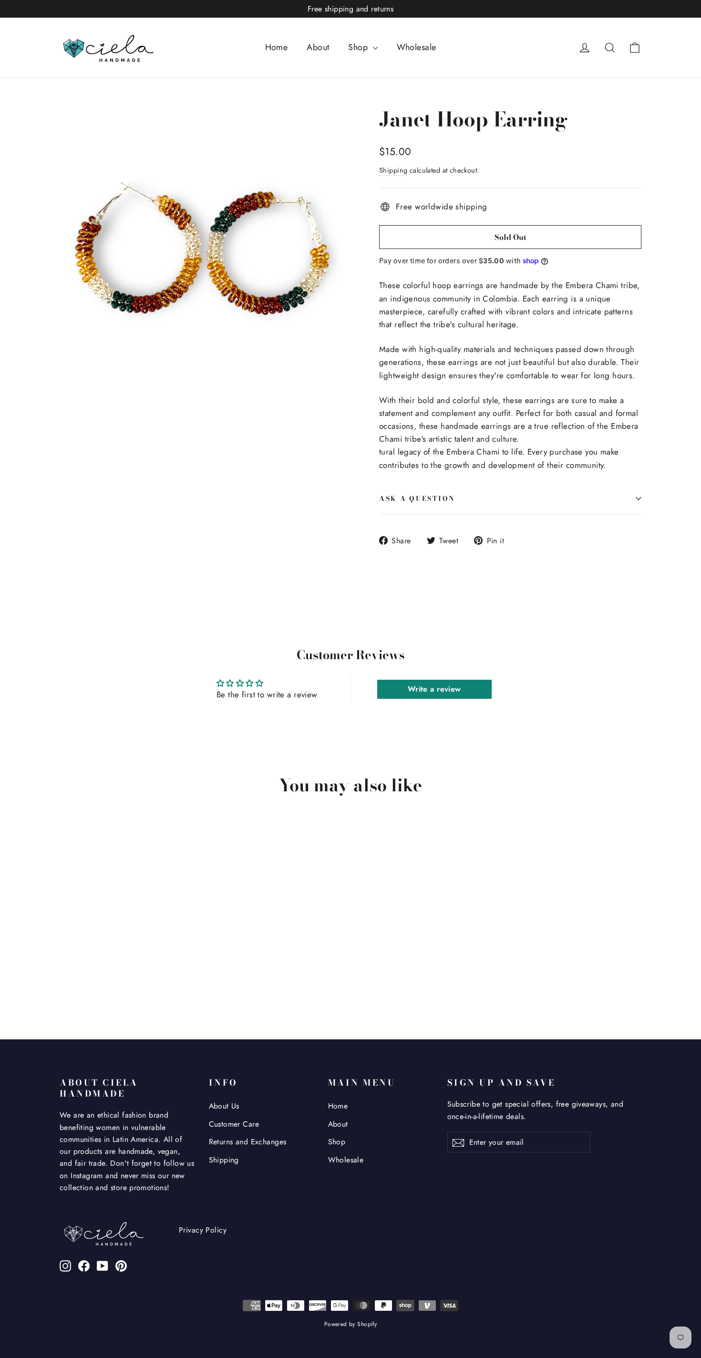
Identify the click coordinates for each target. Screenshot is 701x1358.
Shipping (393, 170)
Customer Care (234, 1124)
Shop (359, 47)
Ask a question (417, 498)
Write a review (434, 689)
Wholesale (416, 47)
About (318, 47)
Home (276, 47)
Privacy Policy (203, 1229)
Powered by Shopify (350, 1324)
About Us (224, 1105)
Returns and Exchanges (248, 1141)
